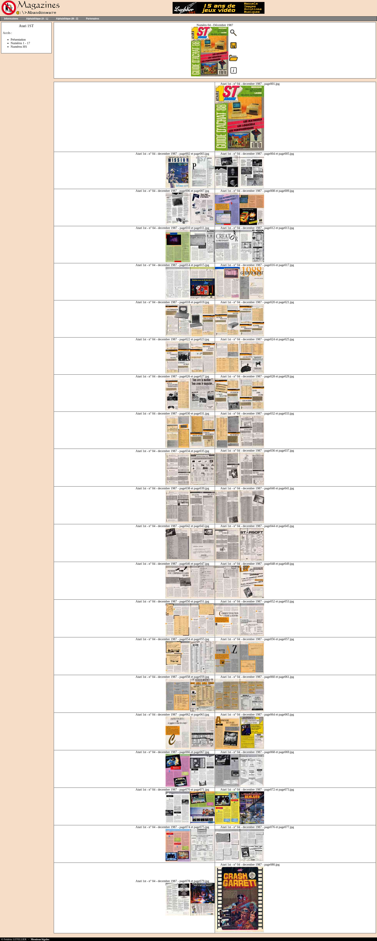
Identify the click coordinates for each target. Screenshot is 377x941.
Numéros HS (19, 46)
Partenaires (92, 18)
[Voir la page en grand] (239, 149)
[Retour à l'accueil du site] (30, 14)
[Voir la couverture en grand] (233, 35)
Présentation (18, 39)
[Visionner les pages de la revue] (209, 75)
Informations (11, 18)
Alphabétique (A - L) (37, 18)
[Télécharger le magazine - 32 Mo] (233, 48)
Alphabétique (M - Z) (67, 18)
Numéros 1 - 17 (20, 43)
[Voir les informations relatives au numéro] (233, 73)
